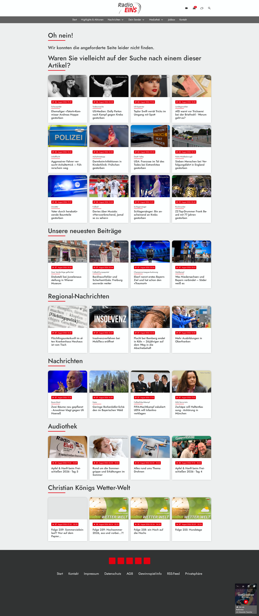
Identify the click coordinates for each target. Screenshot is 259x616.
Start (74, 19)
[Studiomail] (67, 8)
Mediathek (154, 19)
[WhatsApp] (50, 8)
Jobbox (171, 19)
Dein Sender (134, 19)
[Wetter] (201, 8)
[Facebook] (56, 8)
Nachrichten (114, 19)
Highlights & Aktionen (92, 19)
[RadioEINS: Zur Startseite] (129, 8)
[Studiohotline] (72, 8)
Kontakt (183, 19)
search (209, 8)
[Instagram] (61, 8)
